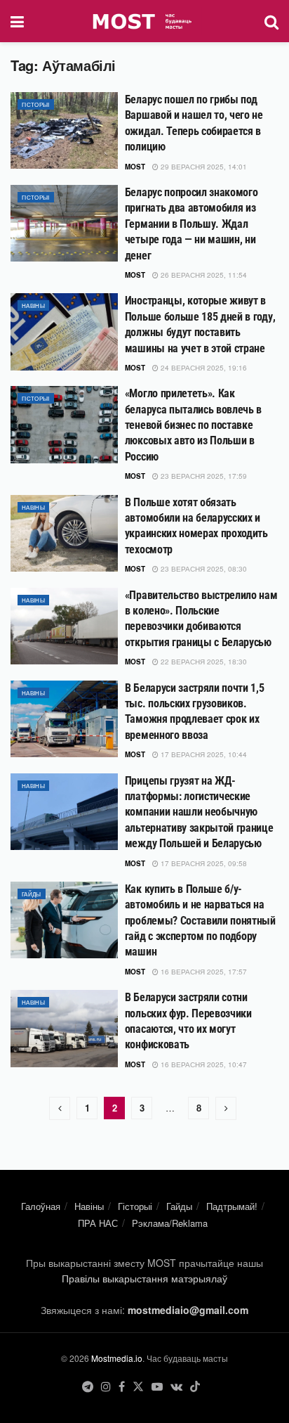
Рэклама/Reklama (170, 1223)
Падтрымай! (231, 1206)
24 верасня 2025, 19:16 (203, 368)
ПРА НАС (98, 1223)
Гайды (31, 894)
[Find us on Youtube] (157, 1386)
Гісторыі (36, 104)
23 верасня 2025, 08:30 (203, 569)
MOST (135, 167)
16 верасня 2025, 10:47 (203, 1064)
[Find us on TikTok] (195, 1386)
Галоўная (40, 1206)
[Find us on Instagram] (106, 1386)
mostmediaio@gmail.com (188, 1310)
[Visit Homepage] (144, 21)
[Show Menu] (17, 21)
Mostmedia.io (116, 1358)
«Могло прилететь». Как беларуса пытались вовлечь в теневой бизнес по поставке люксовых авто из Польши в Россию (193, 425)
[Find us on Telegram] (87, 1386)
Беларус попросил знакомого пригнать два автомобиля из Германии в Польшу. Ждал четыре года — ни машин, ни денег (191, 224)
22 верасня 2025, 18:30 (203, 662)
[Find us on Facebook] (122, 1386)
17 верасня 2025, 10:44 (203, 754)
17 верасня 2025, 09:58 (203, 863)
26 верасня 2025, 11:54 (203, 275)
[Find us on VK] (176, 1386)
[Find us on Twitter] (138, 1386)
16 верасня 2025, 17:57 (203, 972)
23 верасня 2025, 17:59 (203, 476)
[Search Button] (271, 21)
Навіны (33, 305)
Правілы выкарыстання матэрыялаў (144, 1278)
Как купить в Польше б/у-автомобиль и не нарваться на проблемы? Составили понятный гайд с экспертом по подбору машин (200, 920)
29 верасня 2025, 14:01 (203, 167)
